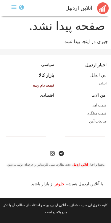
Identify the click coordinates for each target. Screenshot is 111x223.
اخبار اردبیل (96, 64)
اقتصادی (47, 95)
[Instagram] (52, 153)
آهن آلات (99, 95)
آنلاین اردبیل (78, 8)
